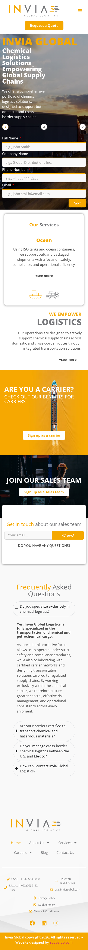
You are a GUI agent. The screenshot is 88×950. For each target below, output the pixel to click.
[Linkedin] (44, 923)
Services (65, 842)
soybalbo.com (61, 942)
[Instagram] (55, 923)
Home (16, 842)
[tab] (35, 294)
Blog (44, 852)
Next (77, 203)
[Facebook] (32, 923)
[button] (80, 10)
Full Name (10, 138)
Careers (20, 852)
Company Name (15, 154)
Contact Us (65, 852)
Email (7, 185)
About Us (36, 842)
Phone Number (15, 170)
